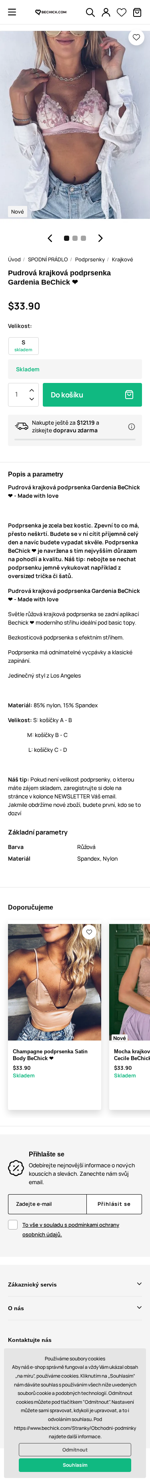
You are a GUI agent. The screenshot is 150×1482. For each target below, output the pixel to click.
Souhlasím (75, 1465)
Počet (16, 394)
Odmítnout (75, 1449)
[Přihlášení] (106, 12)
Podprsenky (90, 259)
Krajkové (122, 259)
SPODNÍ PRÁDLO (48, 259)
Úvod (14, 259)
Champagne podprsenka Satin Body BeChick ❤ (50, 1054)
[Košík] (137, 12)
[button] (12, 12)
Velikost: (20, 326)
